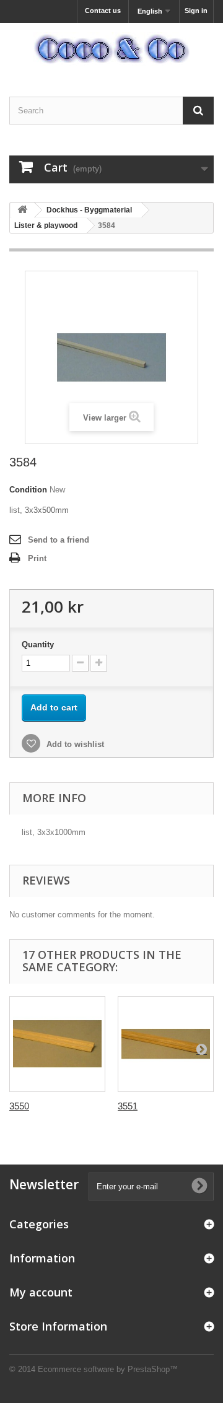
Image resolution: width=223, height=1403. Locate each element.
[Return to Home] (22, 210)
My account (40, 1292)
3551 (128, 1106)
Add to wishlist (74, 744)
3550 (19, 1106)
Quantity (38, 644)
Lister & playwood (45, 225)
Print (37, 558)
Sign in (196, 10)
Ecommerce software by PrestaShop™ (108, 1369)
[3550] (57, 1044)
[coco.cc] (111, 49)
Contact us (103, 10)
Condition (28, 489)
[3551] (166, 1044)
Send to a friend (58, 539)
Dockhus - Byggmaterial (89, 210)
